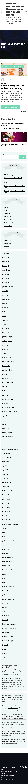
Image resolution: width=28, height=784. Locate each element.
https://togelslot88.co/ (9, 628)
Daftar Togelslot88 (8, 407)
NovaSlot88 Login (7, 378)
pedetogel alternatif (8, 541)
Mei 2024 (6, 207)
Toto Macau (6, 453)
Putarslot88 (5, 278)
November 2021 (8, 220)
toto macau (5, 332)
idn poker (5, 607)
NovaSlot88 (6, 366)
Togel (4, 657)
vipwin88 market (7, 436)
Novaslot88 (5, 668)
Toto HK (4, 611)
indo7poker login (7, 482)
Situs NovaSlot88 (7, 374)
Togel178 (5, 320)
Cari (3, 154)
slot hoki (4, 441)
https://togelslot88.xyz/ (9, 624)
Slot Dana (5, 391)
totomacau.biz (6, 274)
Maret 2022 (7, 216)
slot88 (4, 316)
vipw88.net (5, 428)
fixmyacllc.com (7, 432)
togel (3, 445)
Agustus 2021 (8, 226)
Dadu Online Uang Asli (12, 716)
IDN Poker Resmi (7, 561)
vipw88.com (6, 466)
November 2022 (8, 210)
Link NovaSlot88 (7, 370)
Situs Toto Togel (7, 457)
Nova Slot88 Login (8, 361)
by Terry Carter (9, 80)
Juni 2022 (7, 213)
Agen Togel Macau (8, 399)
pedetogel (5, 595)
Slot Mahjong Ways (8, 491)
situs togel (7, 247)
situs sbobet (6, 299)
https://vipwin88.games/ (10, 411)
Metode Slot (7, 240)
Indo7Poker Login (7, 636)
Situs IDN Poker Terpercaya (10, 524)
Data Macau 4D (7, 570)
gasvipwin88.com (7, 287)
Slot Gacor (5, 616)
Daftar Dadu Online (8, 599)
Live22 (4, 649)
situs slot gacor (7, 270)
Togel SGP (5, 253)
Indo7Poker (5, 516)
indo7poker (5, 632)
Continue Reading (9, 107)
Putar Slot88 (6, 503)
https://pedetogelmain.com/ (11, 449)
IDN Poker (5, 461)
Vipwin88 (5, 307)
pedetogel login (7, 337)
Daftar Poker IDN (7, 557)
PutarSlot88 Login (7, 382)
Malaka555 (5, 403)
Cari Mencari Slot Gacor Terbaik (10, 128)
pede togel (5, 532)
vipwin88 (5, 291)
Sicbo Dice (5, 603)
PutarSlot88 (6, 495)
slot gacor (5, 424)
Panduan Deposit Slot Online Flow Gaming (12, 87)
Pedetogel (5, 257)
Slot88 (4, 312)
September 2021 (9, 223)
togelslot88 (5, 295)
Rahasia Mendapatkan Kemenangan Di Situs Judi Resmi (15, 9)
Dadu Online (6, 566)
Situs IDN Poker (12, 725)
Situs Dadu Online (13, 708)
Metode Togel (8, 243)
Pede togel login (7, 678)
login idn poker (6, 520)
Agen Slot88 (6, 486)
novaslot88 (5, 328)
